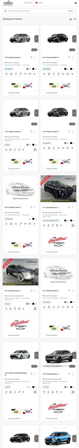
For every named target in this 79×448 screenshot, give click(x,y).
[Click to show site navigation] (76, 3)
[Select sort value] (74, 19)
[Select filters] (70, 19)
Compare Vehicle (14, 93)
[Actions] (35, 57)
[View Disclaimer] (35, 74)
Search (71, 11)
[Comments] (35, 149)
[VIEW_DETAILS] (20, 188)
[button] (36, 38)
